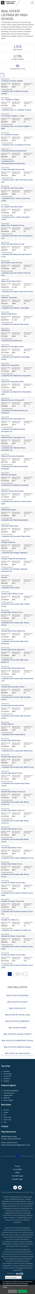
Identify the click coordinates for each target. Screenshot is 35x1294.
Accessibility (17, 1169)
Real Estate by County (17, 1002)
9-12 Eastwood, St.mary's (10, 134)
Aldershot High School (9, 314)
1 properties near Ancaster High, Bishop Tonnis (17, 767)
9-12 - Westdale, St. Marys (10, 99)
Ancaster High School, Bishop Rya (13, 631)
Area (5, 1122)
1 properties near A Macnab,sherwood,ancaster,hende (13, 162)
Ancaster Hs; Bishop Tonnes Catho (13, 936)
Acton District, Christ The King (11, 262)
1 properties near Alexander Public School (15, 536)
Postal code (7, 1117)
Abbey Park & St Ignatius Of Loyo (12, 225)
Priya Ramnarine (9, 1093)
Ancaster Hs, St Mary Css (10, 920)
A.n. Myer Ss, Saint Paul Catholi (12, 188)
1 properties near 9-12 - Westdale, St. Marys (16, 110)
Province (6, 1110)
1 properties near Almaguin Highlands (14, 552)
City (5, 1115)
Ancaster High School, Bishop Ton (13, 649)
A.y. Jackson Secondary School (12, 207)
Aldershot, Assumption (9, 475)
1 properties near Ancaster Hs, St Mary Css (16, 930)
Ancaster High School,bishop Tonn (13, 668)
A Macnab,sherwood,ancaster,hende (13, 151)
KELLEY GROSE (8, 1100)
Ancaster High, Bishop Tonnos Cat (13, 791)
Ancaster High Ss (7, 724)
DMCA (17, 1173)
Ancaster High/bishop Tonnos (11, 847)
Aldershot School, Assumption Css (13, 437)
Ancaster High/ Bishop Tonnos (11, 829)
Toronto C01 (7, 1076)
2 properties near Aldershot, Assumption (15, 485)
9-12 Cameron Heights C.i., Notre (12, 116)
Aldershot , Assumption (9, 297)
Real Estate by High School (17, 1053)
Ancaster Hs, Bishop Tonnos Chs (12, 901)
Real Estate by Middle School (17, 1047)
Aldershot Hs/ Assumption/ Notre (12, 381)
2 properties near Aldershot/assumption (14, 520)
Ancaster (4, 577)
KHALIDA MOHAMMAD (11, 1091)
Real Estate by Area (17, 1027)
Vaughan (6, 1081)
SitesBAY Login (17, 1179)
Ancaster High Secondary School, (12, 705)
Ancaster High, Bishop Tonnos (11, 773)
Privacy (17, 1166)
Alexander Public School (9, 526)
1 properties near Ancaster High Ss (13, 734)
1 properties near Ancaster (10, 587)
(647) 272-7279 (12, 1143)
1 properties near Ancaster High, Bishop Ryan (17, 751)
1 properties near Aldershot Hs (11, 340)
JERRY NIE (7, 1098)
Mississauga (8, 1074)
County (6, 1112)
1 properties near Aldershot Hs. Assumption (16, 375)
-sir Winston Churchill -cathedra (12, 81)
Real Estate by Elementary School (17, 1040)
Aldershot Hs (5, 330)
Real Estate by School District (17, 1034)
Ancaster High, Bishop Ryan (11, 740)
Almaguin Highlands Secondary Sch (13, 558)
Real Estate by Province (17, 995)
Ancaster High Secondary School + (13, 687)
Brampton (7, 1078)
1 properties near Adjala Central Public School (17, 291)
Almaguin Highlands (8, 542)
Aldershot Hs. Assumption (10, 365)
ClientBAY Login (17, 1176)
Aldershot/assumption (8, 510)
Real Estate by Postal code (17, 1015)
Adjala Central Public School (11, 281)
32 (21, 974)
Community (7, 1119)
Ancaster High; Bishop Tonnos (11, 864)
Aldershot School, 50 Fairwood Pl (12, 400)
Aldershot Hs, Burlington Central (12, 346)
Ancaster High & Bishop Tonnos (12, 593)
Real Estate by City (17, 1008)
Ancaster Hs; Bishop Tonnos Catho (13, 955)
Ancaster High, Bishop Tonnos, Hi (12, 810)
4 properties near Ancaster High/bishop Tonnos (17, 858)
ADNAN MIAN (8, 1095)
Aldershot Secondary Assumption (12, 456)
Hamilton (7, 1071)
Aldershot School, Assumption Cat (13, 419)
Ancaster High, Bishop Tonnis (11, 757)
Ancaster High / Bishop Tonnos (12, 612)
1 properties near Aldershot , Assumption (15, 308)
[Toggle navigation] (32, 3)
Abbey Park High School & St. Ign (12, 244)
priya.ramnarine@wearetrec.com (18, 1145)
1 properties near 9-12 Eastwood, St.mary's (16, 145)
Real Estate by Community (17, 1021)
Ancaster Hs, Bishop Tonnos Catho (13, 882)
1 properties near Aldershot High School (15, 324)
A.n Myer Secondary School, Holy (12, 169)
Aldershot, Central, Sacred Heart (12, 491)
